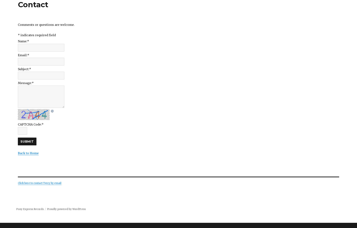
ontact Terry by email (48, 183)
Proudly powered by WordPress (66, 209)
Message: (26, 83)
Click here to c (26, 183)
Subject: (24, 69)
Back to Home (28, 153)
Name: (23, 41)
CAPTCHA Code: (31, 124)
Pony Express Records (30, 209)
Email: (23, 55)
